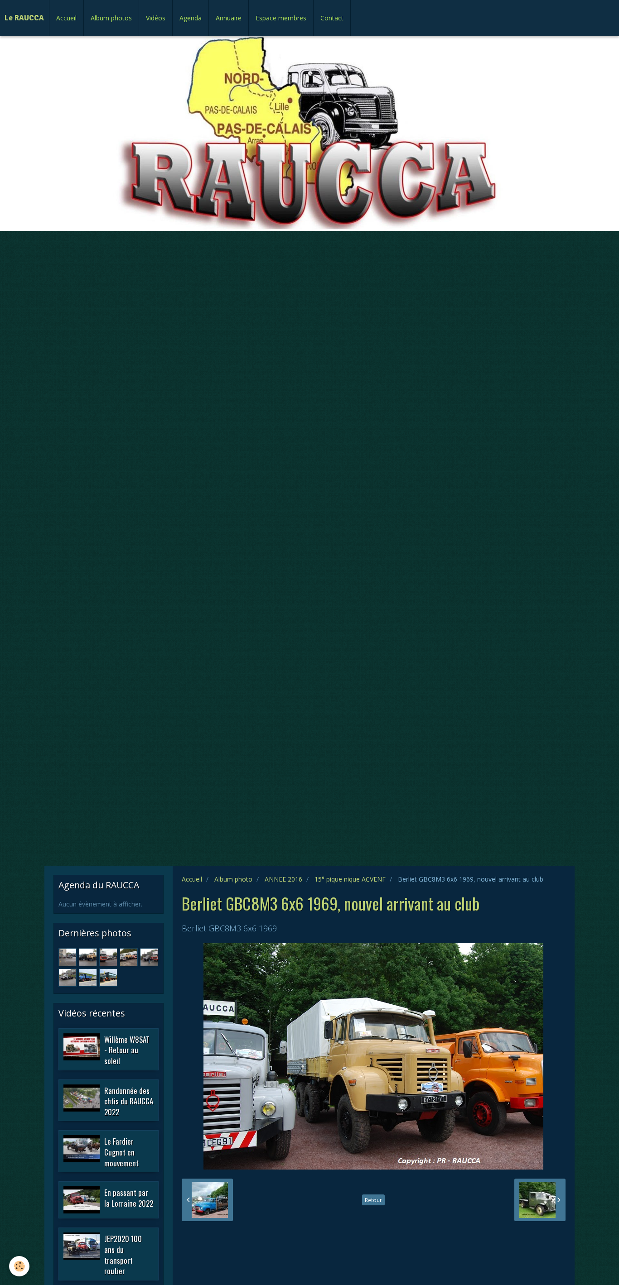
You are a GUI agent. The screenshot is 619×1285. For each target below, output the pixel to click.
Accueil (66, 18)
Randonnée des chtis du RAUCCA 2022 (128, 1100)
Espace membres (281, 18)
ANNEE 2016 (283, 879)
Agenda (190, 18)
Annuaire (229, 18)
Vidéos (155, 18)
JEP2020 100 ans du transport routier (123, 1254)
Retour (373, 1199)
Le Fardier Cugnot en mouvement (121, 1152)
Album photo (233, 879)
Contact (331, 18)
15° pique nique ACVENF (350, 879)
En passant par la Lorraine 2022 (128, 1198)
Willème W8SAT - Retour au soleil (127, 1049)
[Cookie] (19, 1266)
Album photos (111, 18)
